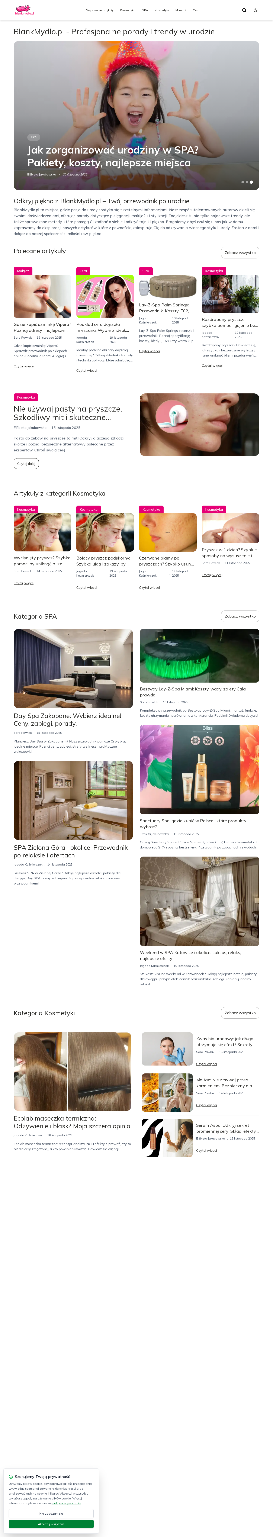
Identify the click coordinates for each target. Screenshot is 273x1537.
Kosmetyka (127, 10)
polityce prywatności (66, 1503)
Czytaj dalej (26, 463)
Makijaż (181, 10)
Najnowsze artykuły (99, 10)
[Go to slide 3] (251, 182)
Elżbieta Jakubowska (41, 174)
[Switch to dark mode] (255, 10)
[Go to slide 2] (247, 182)
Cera (196, 10)
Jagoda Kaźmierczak (28, 864)
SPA (145, 10)
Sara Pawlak (23, 337)
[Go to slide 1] (242, 182)
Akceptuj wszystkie (51, 1524)
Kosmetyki (162, 10)
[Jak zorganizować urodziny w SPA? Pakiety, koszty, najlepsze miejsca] (136, 115)
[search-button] (244, 10)
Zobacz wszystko (240, 252)
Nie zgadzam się (51, 1513)
